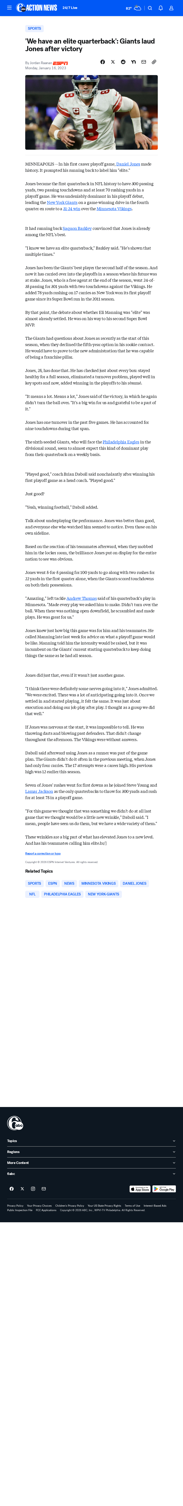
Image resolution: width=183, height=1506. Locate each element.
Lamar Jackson (39, 791)
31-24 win (71, 208)
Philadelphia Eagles (121, 442)
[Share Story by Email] (144, 62)
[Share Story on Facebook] (102, 62)
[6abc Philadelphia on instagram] (33, 1189)
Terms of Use (132, 1205)
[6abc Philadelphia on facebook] (11, 1189)
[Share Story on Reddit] (123, 62)
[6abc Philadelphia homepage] (37, 8)
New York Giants (62, 202)
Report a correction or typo (42, 853)
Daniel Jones (128, 164)
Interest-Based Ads (155, 1205)
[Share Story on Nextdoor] (133, 62)
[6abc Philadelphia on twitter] (22, 1189)
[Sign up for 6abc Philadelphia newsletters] (43, 1189)
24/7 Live (69, 7)
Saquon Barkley (77, 228)
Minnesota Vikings (114, 208)
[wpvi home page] (15, 1123)
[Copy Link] (154, 62)
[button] (9, 7)
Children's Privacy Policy (69, 1205)
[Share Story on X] (113, 62)
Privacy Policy (15, 1205)
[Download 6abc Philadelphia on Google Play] (164, 1189)
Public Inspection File (19, 1210)
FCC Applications (46, 1210)
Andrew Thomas (82, 598)
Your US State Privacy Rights (104, 1205)
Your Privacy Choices (39, 1205)
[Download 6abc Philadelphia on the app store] (140, 1189)
